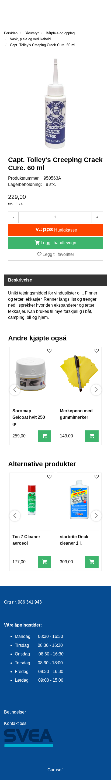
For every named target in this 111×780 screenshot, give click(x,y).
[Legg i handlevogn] (44, 436)
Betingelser (15, 712)
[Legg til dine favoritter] (49, 351)
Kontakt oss (15, 723)
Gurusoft (55, 770)
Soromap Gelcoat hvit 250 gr (28, 417)
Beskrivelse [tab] (20, 280)
